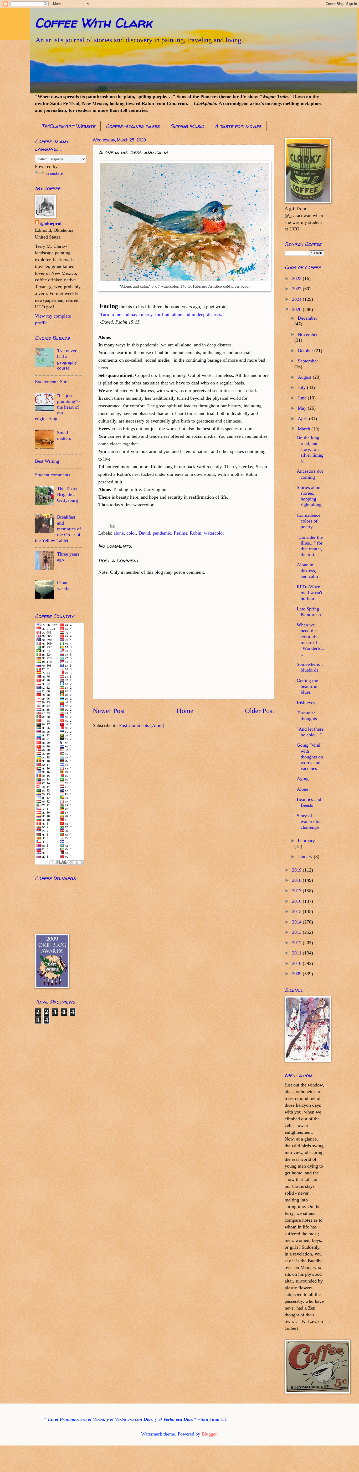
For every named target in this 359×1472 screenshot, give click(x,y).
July (302, 387)
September (308, 360)
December (307, 318)
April (303, 418)
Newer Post (109, 711)
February (306, 840)
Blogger (209, 1434)
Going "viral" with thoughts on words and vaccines (310, 756)
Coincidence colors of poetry (308, 521)
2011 (297, 953)
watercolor (214, 533)
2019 (297, 870)
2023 (297, 278)
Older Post (259, 711)
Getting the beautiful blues (307, 686)
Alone (302, 789)
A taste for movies (237, 126)
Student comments (52, 474)
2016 (297, 901)
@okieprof (51, 223)
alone (119, 533)
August (305, 377)
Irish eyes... (308, 702)
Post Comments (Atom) (141, 725)
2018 (297, 880)
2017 (297, 890)
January (306, 856)
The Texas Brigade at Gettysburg (67, 494)
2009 (297, 973)
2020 (297, 309)
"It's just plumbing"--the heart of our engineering (57, 407)
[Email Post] (112, 525)
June (303, 397)
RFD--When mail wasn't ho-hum (309, 592)
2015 (297, 911)
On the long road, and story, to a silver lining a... (310, 449)
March (304, 428)
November (308, 334)
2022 (297, 288)
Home (185, 711)
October (306, 350)
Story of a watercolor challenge (309, 821)
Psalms (180, 533)
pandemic (162, 533)
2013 (297, 932)
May (303, 408)
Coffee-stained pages (133, 126)
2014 (297, 922)
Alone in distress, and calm (307, 570)
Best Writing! (48, 461)
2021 (297, 299)
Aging (303, 778)
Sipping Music (187, 126)
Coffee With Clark (93, 23)
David (144, 533)
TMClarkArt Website (68, 126)
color (131, 533)
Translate (54, 173)
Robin (195, 533)
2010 (297, 963)
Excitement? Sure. (52, 381)
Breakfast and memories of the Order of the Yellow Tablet (58, 528)
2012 (297, 942)
